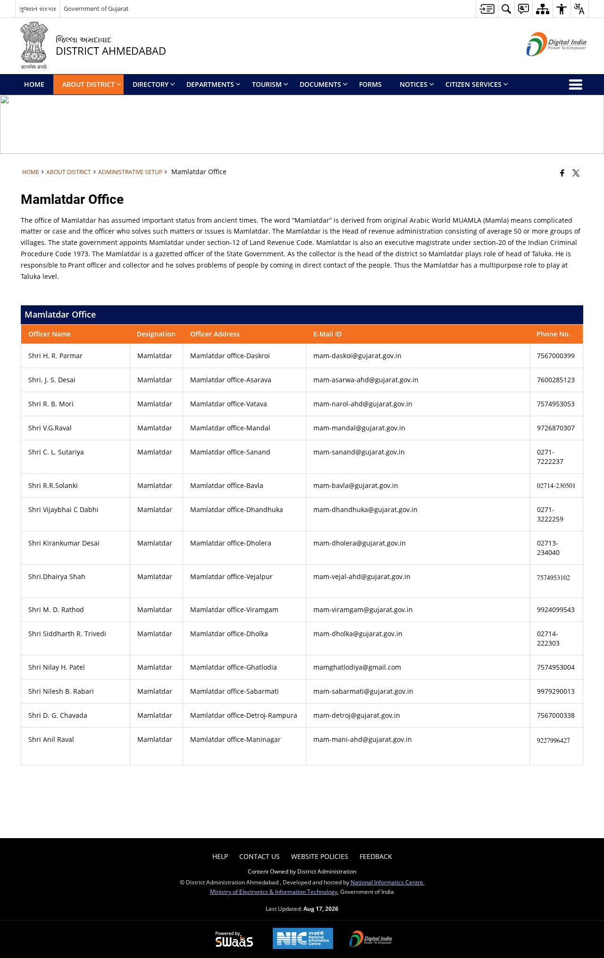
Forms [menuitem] (370, 84)
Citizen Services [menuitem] (473, 84)
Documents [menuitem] (320, 84)
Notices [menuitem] (414, 84)
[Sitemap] (542, 8)
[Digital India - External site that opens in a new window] (545, 63)
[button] (506, 8)
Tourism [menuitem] (267, 84)
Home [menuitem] (34, 84)
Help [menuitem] (220, 856)
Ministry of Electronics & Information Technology (273, 891)
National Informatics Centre (387, 882)
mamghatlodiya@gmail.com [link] (357, 667)
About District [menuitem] (88, 84)
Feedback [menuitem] (376, 856)
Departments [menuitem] (210, 84)
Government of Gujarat (96, 8)
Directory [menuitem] (150, 84)
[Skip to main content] (487, 8)
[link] (357, 667)
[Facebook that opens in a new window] (562, 172)
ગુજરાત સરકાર (38, 8)
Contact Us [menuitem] (259, 856)
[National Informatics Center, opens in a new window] (303, 939)
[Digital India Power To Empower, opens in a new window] (371, 939)
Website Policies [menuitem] (319, 856)
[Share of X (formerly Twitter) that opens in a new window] (576, 172)
